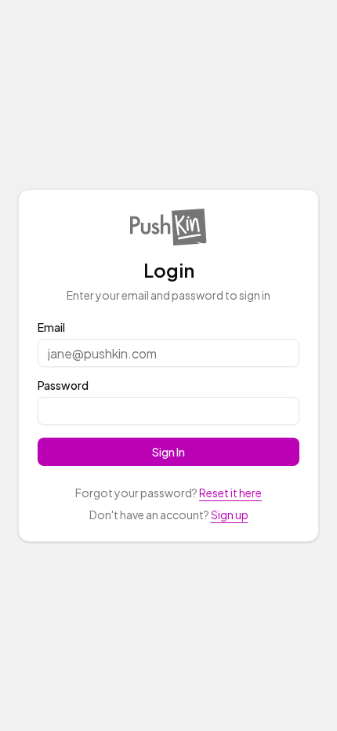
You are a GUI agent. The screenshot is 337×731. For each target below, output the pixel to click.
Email (51, 327)
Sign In (168, 452)
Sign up (229, 514)
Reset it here (230, 493)
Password (63, 385)
